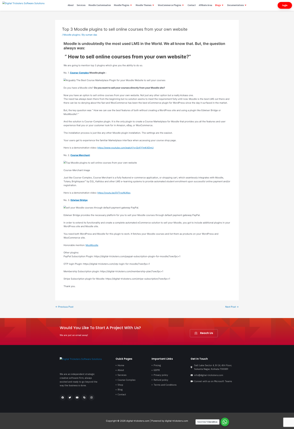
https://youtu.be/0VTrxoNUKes (113, 192)
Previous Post (64, 307)
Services (81, 5)
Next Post (232, 307)
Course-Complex (79, 72)
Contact (192, 5)
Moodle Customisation (100, 5)
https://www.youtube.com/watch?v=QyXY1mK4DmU (125, 147)
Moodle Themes (143, 5)
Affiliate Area (205, 5)
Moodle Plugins (121, 5)
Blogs (218, 5)
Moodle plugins (71, 34)
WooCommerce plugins (169, 5)
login (284, 5)
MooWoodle (92, 245)
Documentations (235, 5)
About (71, 5)
